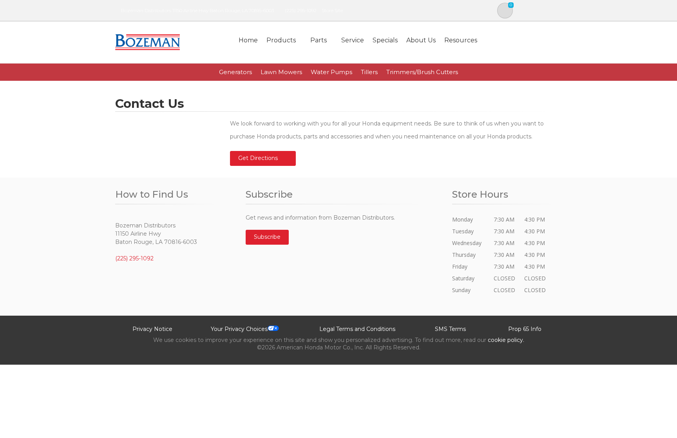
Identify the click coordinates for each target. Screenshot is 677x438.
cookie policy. (506, 339)
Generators (235, 72)
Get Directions (258, 158)
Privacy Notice (152, 329)
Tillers (369, 72)
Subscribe (267, 236)
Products (281, 40)
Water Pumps (331, 72)
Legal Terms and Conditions (357, 329)
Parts (318, 40)
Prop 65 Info (524, 329)
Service (352, 40)
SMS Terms (450, 329)
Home (248, 40)
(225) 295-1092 (301, 10)
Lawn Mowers (281, 72)
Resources (460, 40)
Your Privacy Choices (239, 329)
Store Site (332, 10)
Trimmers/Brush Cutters (422, 72)
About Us (421, 40)
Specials (385, 40)
